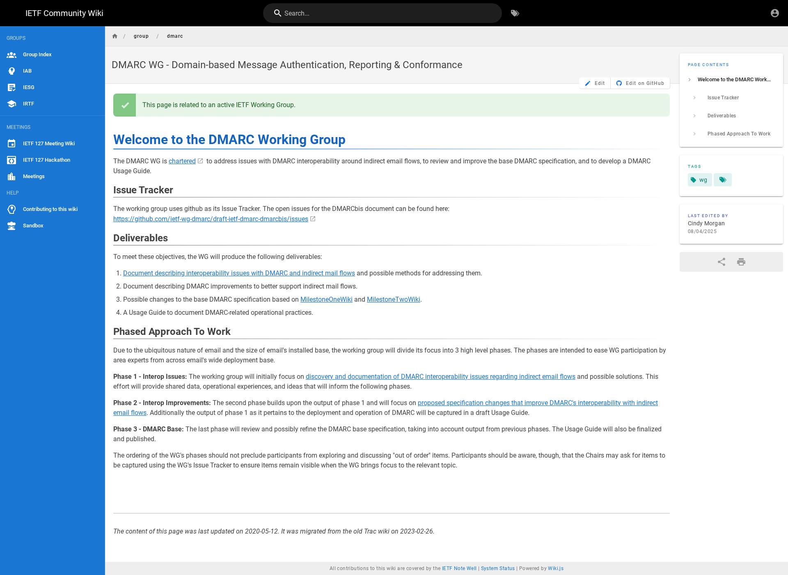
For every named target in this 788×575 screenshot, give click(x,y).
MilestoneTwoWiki (393, 299)
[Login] (775, 13)
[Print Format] (741, 262)
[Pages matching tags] (723, 179)
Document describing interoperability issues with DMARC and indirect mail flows (239, 273)
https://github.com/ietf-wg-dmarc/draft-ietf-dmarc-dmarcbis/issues (210, 219)
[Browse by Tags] (515, 13)
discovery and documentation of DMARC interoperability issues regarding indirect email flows (440, 376)
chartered (182, 161)
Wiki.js (556, 568)
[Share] (721, 262)
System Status (498, 568)
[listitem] (731, 79)
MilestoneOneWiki (326, 299)
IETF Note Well (459, 568)
